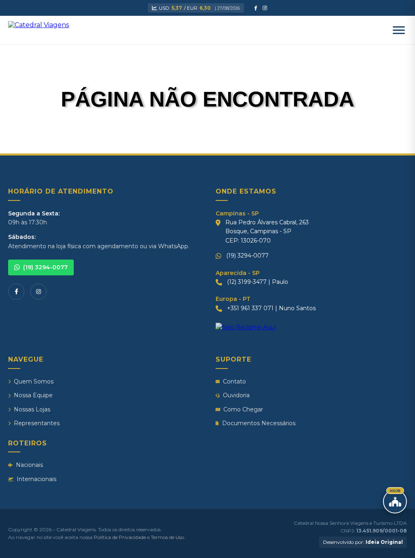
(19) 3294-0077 (45, 267)
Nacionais (29, 465)
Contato (234, 381)
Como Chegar (243, 409)
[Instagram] (38, 291)
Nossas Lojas (32, 409)
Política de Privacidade (120, 537)
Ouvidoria (236, 395)
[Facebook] (16, 291)
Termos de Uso (167, 537)
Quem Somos (33, 381)
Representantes (37, 423)
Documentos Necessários (258, 423)
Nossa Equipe (33, 395)
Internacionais (36, 479)
